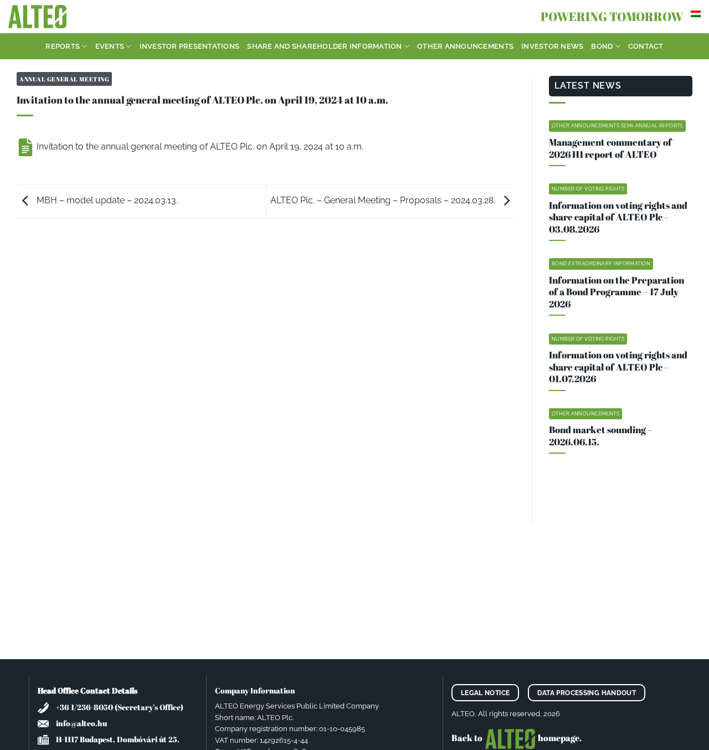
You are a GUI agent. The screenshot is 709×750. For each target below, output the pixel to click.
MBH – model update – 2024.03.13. (106, 200)
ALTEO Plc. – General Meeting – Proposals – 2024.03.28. (383, 200)
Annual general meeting (64, 79)
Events (110, 46)
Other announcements (465, 46)
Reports (62, 46)
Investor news (552, 46)
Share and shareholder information (324, 46)
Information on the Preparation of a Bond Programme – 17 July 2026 (616, 292)
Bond (602, 46)
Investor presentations (190, 46)
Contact (646, 46)
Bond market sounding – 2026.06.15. (601, 436)
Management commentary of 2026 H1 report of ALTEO (610, 148)
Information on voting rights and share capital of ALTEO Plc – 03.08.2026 (618, 217)
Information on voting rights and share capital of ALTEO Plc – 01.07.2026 (618, 367)
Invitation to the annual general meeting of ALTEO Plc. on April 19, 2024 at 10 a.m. (198, 146)
